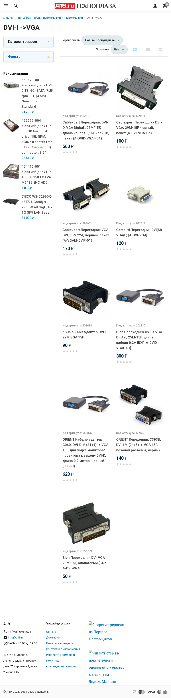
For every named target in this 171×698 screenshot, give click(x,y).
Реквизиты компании (60, 654)
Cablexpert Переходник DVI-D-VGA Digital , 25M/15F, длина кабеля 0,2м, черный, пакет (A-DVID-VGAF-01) (86, 130)
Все (117, 49)
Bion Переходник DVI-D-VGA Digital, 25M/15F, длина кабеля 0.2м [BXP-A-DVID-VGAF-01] (139, 340)
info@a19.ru (16, 637)
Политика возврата (59, 643)
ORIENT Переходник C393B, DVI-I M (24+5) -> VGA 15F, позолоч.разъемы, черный (138, 444)
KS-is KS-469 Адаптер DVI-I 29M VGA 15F (84, 334)
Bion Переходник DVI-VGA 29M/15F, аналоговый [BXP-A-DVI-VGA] (85, 563)
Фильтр (14, 56)
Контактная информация (63, 649)
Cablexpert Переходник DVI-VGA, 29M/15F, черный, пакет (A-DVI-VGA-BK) (139, 127)
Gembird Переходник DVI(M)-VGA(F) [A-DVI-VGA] (139, 232)
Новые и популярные (100, 40)
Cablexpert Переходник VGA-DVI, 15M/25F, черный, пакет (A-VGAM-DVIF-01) (86, 235)
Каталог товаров (22, 42)
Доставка (53, 637)
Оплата (51, 631)
